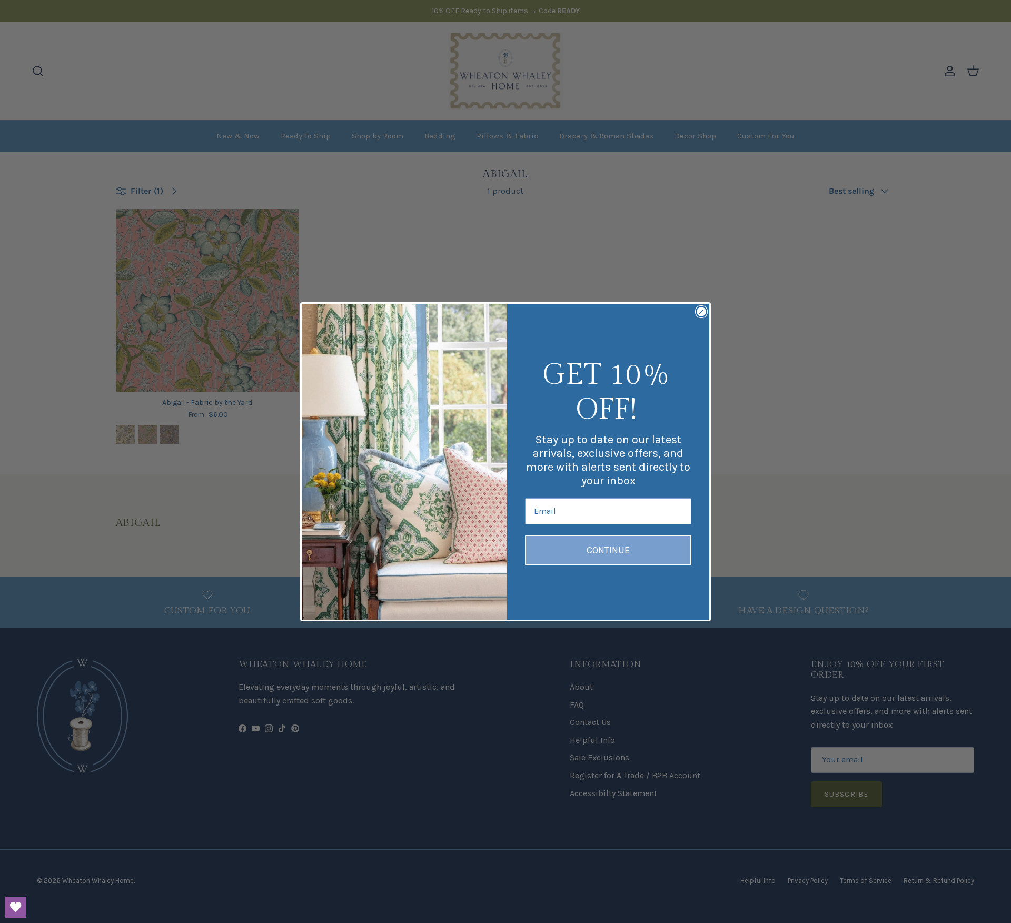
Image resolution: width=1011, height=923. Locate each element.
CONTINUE (608, 550)
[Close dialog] (701, 311)
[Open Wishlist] (15, 907)
